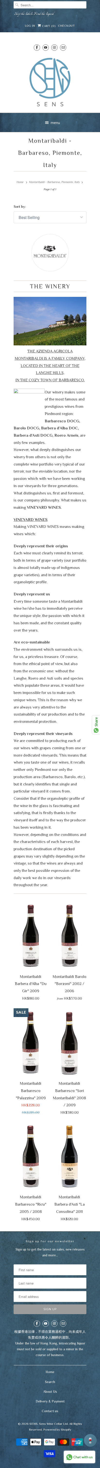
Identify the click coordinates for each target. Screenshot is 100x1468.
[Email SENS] (63, 47)
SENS (33, 1424)
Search (50, 1382)
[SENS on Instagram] (54, 47)
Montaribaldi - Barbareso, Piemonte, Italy (50, 152)
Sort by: (20, 207)
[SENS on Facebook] (37, 47)
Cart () (48, 26)
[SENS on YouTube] (45, 47)
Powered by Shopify (57, 1429)
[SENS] (50, 82)
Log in (30, 25)
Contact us (50, 1411)
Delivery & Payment (50, 1401)
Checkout (66, 25)
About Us (50, 1391)
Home (50, 1372)
